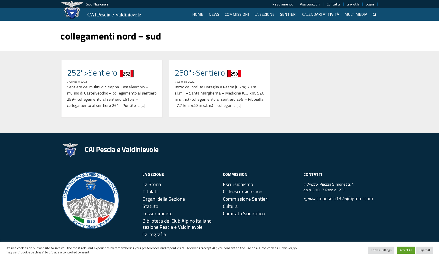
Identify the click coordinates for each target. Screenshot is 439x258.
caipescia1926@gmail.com (344, 198)
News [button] (214, 14)
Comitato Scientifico (244, 213)
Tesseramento (157, 213)
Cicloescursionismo (242, 191)
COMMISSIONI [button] (237, 14)
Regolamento (282, 4)
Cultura (230, 206)
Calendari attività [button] (320, 14)
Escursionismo (238, 184)
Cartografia (154, 234)
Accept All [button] (405, 250)
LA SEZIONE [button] (264, 14)
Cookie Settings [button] (381, 250)
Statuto (150, 206)
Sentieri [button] (288, 14)
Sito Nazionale (97, 4)
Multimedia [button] (356, 14)
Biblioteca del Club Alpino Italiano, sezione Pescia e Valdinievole (177, 224)
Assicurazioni (310, 4)
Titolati (150, 191)
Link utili (352, 4)
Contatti (333, 4)
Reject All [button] (425, 250)
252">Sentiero (98, 72)
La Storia (151, 184)
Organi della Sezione (163, 199)
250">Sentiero (206, 72)
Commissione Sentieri (245, 199)
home (197, 14)
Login (369, 4)
